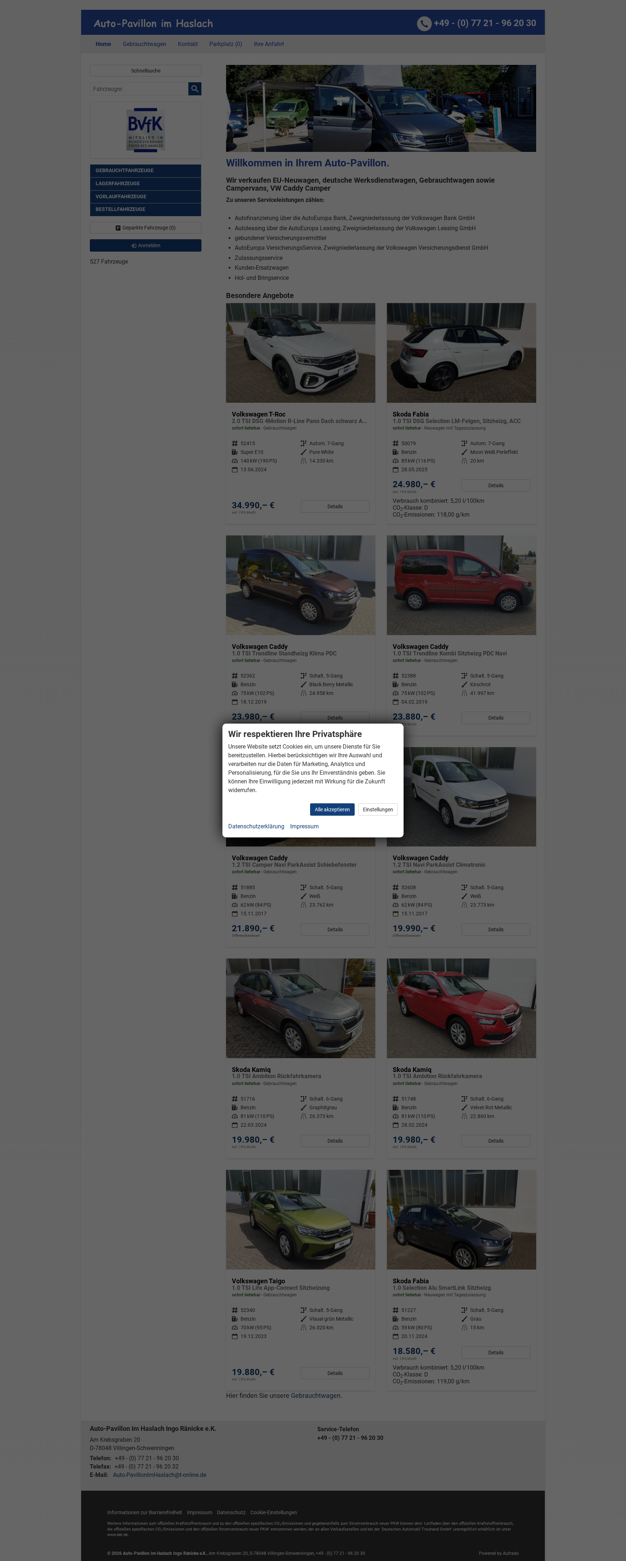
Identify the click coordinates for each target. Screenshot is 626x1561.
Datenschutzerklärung (256, 826)
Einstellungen (378, 809)
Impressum (304, 826)
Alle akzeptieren (332, 809)
